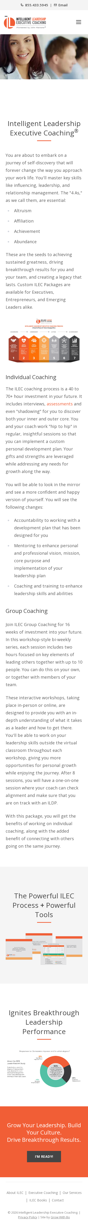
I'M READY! (44, 1156)
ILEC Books (38, 1200)
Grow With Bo (60, 1217)
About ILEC (15, 1192)
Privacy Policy (27, 1217)
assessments (60, 404)
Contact (58, 1200)
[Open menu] (78, 22)
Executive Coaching (43, 1192)
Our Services (72, 1192)
